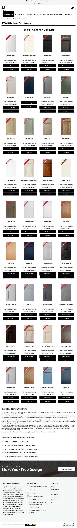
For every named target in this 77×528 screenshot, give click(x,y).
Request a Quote (66, 469)
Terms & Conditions (55, 489)
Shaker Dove (10, 97)
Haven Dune (66, 180)
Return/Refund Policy (56, 497)
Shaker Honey (11, 139)
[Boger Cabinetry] (3, 8)
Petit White (47, 221)
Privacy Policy (54, 492)
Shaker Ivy (66, 97)
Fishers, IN (29, 1)
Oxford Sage (29, 139)
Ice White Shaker (11, 304)
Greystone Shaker (66, 263)
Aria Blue (66, 387)
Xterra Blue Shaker (47, 387)
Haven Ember (11, 221)
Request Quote (38, 1)
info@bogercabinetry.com (36, 493)
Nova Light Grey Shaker (66, 304)
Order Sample (11, 66)
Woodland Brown (29, 387)
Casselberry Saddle (48, 180)
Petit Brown (66, 221)
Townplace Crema (47, 346)
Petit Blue (29, 263)
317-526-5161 (32, 490)
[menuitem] (8, 14)
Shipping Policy (54, 494)
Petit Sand (11, 263)
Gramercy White (48, 263)
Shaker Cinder (66, 56)
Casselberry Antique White (29, 180)
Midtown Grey (47, 304)
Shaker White (11, 56)
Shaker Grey (47, 97)
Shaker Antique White (29, 56)
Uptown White (10, 387)
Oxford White (11, 180)
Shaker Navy (29, 97)
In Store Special (47, 1)
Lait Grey (29, 304)
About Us (53, 486)
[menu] (38, 14)
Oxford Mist (47, 139)
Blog (52, 502)
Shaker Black (47, 56)
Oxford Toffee (66, 139)
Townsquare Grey (66, 346)
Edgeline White (29, 221)
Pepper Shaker (10, 346)
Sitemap (53, 499)
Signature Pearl (29, 346)
